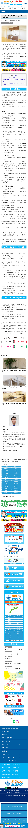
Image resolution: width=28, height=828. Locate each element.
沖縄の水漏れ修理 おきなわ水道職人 (10, 728)
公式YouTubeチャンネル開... (12, 654)
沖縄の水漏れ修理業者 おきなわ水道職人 (10, 7)
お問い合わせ (5, 754)
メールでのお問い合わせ (15, 4)
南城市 (6, 490)
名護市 (6, 466)
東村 (16, 468)
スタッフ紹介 (5, 747)
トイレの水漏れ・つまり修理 (10, 764)
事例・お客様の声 (7, 738)
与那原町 (6, 492)
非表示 (15, 75)
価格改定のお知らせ (10, 658)
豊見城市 (16, 488)
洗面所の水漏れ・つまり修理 (10, 774)
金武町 (6, 486)
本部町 (6, 470)
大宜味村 (6, 468)
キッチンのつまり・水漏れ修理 (10, 767)
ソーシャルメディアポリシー (10, 761)
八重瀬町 (16, 492)
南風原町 (16, 490)
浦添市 (16, 475)
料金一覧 (4, 734)
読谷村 (6, 479)
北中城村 (16, 481)
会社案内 (4, 751)
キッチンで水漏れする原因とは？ (10, 77)
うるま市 (16, 477)
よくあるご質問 (6, 741)
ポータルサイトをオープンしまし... (13, 649)
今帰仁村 (16, 470)
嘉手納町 (16, 479)
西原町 (16, 484)
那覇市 (16, 486)
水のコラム (23, 7)
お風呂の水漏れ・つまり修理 (10, 771)
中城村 (6, 484)
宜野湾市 (6, 477)
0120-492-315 (12, 788)
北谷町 (6, 481)
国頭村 (16, 466)
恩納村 (6, 473)
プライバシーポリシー (8, 757)
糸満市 (6, 488)
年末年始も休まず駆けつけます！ (13, 663)
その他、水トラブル (7, 777)
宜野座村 (16, 473)
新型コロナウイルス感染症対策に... (13, 668)
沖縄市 (6, 475)
